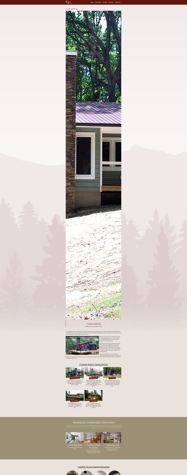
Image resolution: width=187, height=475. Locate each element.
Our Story (110, 2)
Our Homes (98, 2)
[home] (69, 2)
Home (92, 2)
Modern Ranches (74, 8)
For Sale (105, 2)
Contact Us (117, 2)
